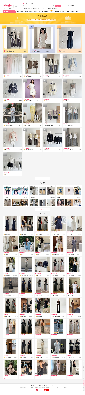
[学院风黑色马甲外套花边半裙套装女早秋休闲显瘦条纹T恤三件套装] (10, 285)
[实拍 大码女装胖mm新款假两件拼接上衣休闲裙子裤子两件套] (74, 346)
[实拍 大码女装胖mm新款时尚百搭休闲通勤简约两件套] (58, 285)
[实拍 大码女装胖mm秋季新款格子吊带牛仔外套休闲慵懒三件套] (26, 326)
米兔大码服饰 (23, 316)
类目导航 (6, 11)
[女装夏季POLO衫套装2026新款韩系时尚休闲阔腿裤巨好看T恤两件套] (74, 264)
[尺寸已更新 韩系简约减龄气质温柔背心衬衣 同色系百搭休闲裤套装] (42, 244)
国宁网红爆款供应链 (72, 378)
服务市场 (73, 11)
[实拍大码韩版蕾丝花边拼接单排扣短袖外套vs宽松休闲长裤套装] (74, 285)
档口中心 (64, 1)
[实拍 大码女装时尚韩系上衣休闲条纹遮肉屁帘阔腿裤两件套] (10, 305)
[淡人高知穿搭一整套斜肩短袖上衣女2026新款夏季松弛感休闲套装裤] (26, 264)
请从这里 (6, 1)
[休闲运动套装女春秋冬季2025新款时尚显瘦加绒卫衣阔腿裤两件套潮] (58, 346)
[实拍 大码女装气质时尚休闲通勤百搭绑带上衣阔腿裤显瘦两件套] (26, 285)
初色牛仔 (22, 254)
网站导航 (79, 1)
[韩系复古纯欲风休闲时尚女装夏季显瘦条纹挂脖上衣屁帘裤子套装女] (42, 326)
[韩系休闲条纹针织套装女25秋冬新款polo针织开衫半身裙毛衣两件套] (42, 268)
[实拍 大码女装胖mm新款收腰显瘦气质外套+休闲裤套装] (26, 346)
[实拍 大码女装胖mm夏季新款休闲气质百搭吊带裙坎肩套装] (42, 305)
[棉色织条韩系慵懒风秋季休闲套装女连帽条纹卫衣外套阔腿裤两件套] (26, 367)
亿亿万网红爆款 (56, 254)
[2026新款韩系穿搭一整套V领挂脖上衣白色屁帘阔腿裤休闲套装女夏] (10, 264)
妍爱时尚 (70, 316)
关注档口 (67, 11)
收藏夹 (59, 1)
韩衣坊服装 (40, 8)
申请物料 (72, 5)
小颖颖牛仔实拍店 (56, 234)
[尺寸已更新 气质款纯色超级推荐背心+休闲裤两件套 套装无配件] (10, 247)
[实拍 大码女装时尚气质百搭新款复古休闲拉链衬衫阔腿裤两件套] (10, 223)
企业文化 (39, 385)
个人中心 (54, 1)
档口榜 (26, 11)
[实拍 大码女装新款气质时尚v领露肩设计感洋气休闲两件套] (42, 285)
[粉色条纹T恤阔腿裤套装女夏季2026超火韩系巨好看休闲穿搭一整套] (10, 326)
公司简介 (32, 385)
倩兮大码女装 (7, 234)
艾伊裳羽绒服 (23, 378)
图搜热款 (57, 11)
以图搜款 (31, 3)
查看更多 (42, 209)
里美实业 (70, 234)
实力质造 (46, 11)
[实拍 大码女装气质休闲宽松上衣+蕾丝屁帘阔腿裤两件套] (42, 223)
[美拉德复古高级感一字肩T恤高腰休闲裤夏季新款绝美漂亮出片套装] (58, 305)
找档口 (22, 11)
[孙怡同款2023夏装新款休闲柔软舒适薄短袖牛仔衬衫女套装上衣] (26, 247)
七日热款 (62, 11)
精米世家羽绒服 (54, 8)
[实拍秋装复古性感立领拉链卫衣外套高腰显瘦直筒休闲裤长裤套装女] (74, 305)
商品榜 (30, 11)
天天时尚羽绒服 (72, 275)
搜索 (58, 6)
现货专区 (35, 11)
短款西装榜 (30, 8)
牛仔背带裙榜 (25, 8)
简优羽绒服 (35, 8)
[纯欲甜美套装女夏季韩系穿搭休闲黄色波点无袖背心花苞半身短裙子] (58, 244)
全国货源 (51, 11)
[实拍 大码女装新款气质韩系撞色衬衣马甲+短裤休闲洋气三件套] (26, 223)
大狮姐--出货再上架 (24, 275)
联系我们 (52, 385)
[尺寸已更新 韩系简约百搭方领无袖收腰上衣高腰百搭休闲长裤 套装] (74, 223)
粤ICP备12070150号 (34, 387)
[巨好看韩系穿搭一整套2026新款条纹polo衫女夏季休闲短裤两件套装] (58, 326)
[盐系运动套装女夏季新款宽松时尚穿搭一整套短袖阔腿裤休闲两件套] (42, 346)
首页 (18, 11)
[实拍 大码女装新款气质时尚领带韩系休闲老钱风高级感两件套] (58, 264)
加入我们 (45, 385)
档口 (27, 3)
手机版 (70, 1)
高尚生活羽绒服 (72, 254)
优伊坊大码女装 (70, 295)
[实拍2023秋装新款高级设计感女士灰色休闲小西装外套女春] (42, 371)
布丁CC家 (39, 275)
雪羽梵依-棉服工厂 (8, 378)
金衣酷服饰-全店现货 (47, 8)
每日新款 (41, 11)
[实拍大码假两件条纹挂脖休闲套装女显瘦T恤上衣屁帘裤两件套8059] (26, 305)
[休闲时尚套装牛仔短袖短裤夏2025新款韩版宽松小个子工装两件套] (58, 223)
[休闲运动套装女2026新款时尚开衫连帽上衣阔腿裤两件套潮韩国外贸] (74, 244)
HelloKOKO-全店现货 (41, 378)
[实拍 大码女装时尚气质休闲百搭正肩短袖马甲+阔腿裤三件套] (74, 326)
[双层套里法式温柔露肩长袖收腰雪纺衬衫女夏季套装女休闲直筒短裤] (10, 367)
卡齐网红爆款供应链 (8, 275)
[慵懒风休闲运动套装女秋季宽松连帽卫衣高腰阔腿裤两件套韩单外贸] (58, 367)
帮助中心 (74, 1)
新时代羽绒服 (39, 357)
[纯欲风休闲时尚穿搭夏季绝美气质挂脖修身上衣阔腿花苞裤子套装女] (74, 367)
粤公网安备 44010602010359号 (46, 387)
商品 (24, 3)
